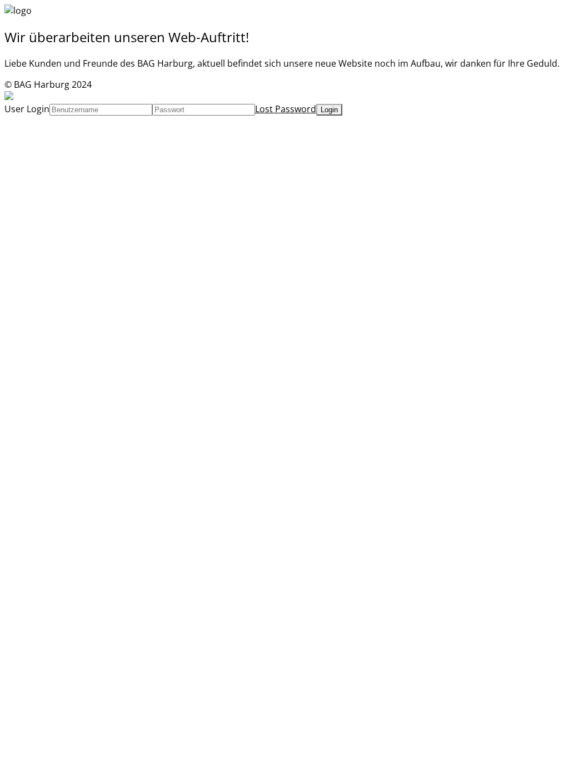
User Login (26, 109)
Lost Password (285, 109)
